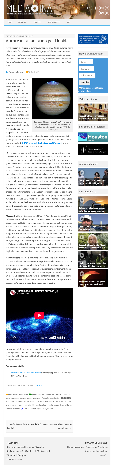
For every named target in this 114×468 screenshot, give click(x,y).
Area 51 (103, 455)
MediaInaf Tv (54, 22)
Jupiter (32, 398)
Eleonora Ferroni (16, 72)
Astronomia (13, 394)
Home (9, 22)
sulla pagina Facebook (50, 401)
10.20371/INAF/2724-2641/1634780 (40, 409)
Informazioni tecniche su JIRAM (26, 372)
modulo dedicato (13, 409)
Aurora (35, 394)
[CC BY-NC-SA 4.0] (40, 385)
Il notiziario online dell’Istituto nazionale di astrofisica (31, 13)
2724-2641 (17, 459)
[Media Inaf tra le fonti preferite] (93, 45)
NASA (38, 398)
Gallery (37, 22)
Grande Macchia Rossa (54, 394)
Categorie (22, 22)
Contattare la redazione (96, 451)
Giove (41, 394)
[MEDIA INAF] (31, 11)
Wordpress (102, 446)
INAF (21, 394)
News (26, 394)
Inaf (68, 22)
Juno (26, 398)
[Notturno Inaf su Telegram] (93, 155)
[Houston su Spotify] (93, 143)
